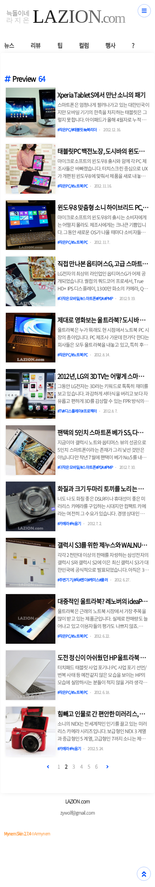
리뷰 (36, 45)
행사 (110, 45)
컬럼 (84, 45)
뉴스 (9, 45)
